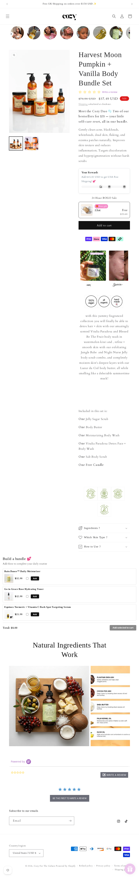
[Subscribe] (70, 821)
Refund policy (86, 865)
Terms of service (122, 865)
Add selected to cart (123, 627)
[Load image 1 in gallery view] (16, 143)
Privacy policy (103, 865)
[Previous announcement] (7, 4)
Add (35, 578)
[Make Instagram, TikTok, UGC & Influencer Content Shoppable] (118, 285)
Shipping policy (122, 869)
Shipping (83, 104)
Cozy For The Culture (44, 866)
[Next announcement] (132, 4)
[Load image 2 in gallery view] (31, 143)
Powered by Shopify (66, 866)
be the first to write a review (70, 798)
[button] (8, 16)
